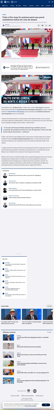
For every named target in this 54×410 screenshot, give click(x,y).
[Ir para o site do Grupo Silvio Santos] (24, 391)
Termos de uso (39, 395)
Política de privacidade (27, 395)
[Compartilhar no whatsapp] (38, 25)
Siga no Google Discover (43, 67)
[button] (11, 318)
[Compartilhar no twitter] (46, 25)
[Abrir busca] (49, 1)
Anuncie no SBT (15, 395)
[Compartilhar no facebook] (42, 25)
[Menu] (52, 1)
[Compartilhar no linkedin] (49, 25)
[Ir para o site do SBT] (35, 391)
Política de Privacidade (30, 406)
